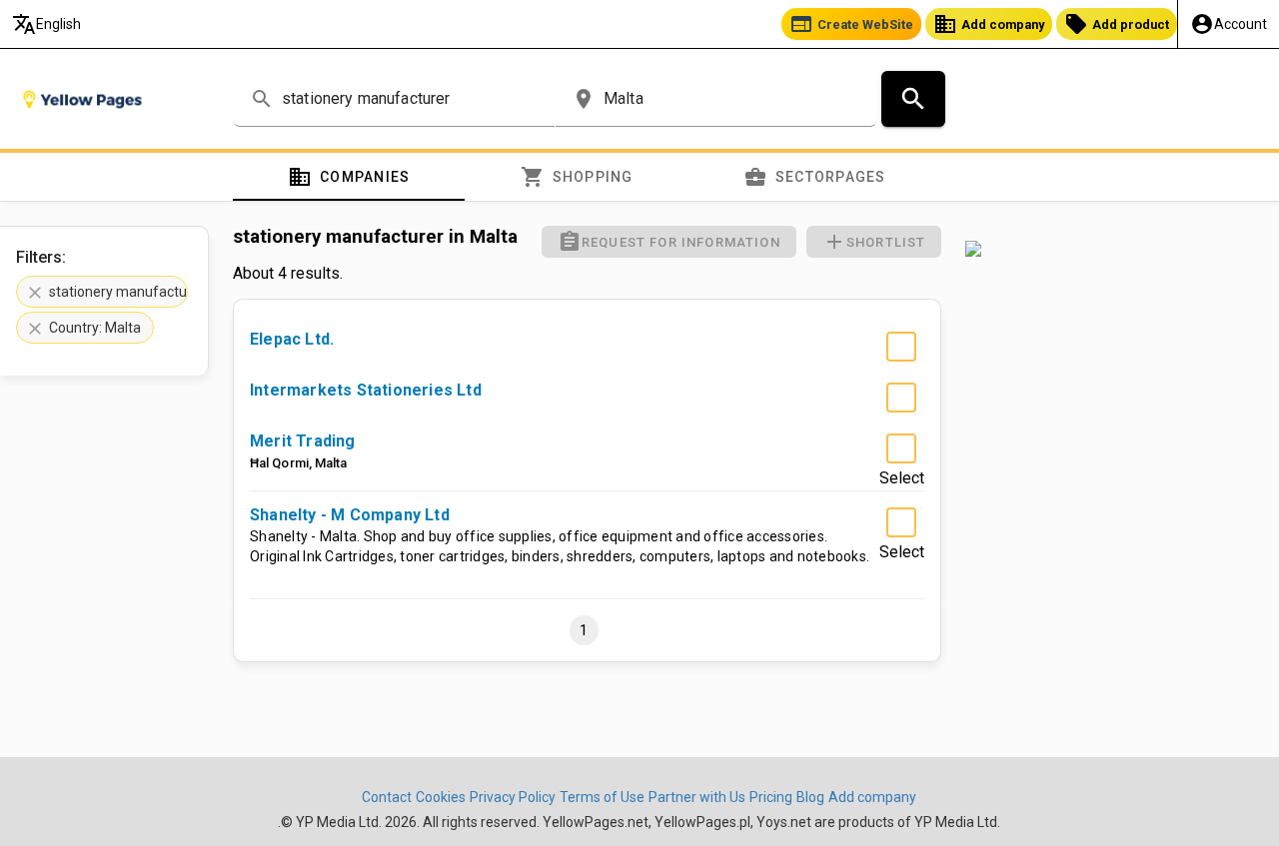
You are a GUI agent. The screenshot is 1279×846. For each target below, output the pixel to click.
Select (901, 376)
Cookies (441, 797)
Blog (810, 797)
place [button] (584, 99)
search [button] (262, 99)
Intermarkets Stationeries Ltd (366, 390)
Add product (1116, 24)
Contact (387, 797)
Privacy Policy (513, 797)
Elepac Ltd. (292, 339)
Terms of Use (602, 797)
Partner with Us (696, 797)
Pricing (770, 797)
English (46, 24)
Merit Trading (303, 440)
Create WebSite (851, 24)
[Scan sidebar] (1110, 249)
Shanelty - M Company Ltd (350, 514)
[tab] (349, 177)
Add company (988, 24)
